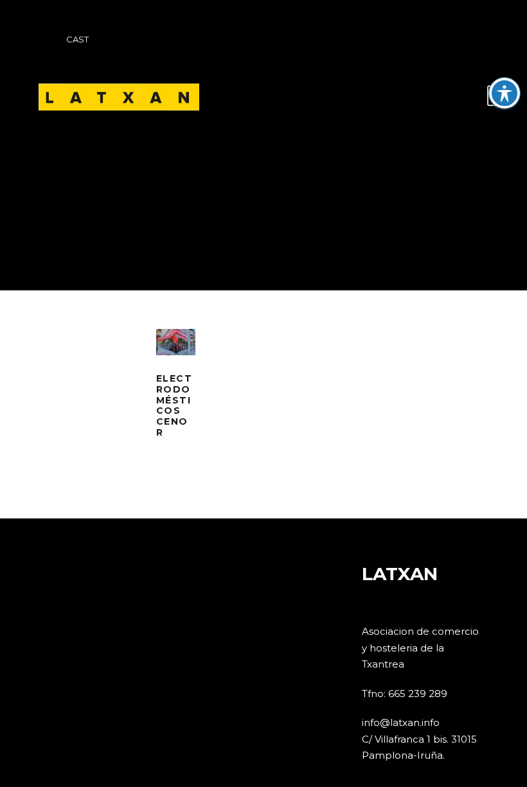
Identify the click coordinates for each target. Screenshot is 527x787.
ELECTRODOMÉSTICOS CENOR (174, 405)
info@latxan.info (401, 722)
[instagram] (457, 40)
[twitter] (409, 40)
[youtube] (433, 40)
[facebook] (385, 40)
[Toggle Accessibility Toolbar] (504, 93)
